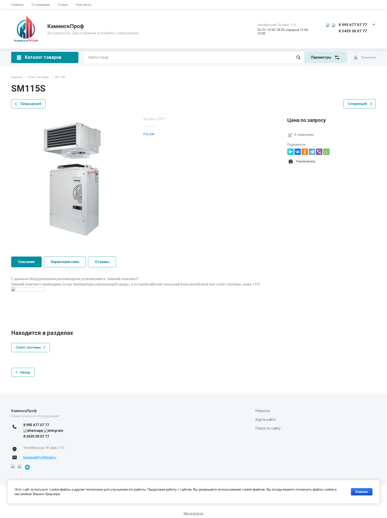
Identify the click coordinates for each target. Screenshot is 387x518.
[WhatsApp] (326, 152)
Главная (17, 5)
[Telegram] (312, 152)
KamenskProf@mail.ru (39, 457)
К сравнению (304, 134)
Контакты (83, 5)
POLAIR (149, 134)
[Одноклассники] (305, 152)
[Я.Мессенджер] (290, 152)
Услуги (63, 5)
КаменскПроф (65, 26)
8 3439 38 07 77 (353, 31)
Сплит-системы (38, 77)
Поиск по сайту (268, 428)
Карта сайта (265, 419)
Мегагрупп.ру (194, 513)
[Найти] (298, 57)
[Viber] (319, 152)
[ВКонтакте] (298, 152)
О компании (41, 5)
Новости (263, 411)
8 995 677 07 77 (353, 24)
